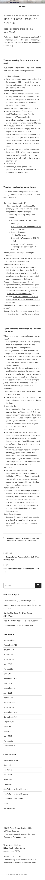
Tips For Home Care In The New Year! (18, 626)
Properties (7, 784)
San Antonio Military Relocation (16, 789)
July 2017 (7, 674)
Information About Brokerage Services (19, 834)
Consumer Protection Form (14, 837)
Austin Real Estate (16, 538)
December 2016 (10, 679)
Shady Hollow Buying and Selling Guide (19, 601)
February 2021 (9, 640)
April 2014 (7, 693)
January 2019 (8, 659)
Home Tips (32, 540)
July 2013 (7, 727)
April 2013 (7, 736)
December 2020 (10, 645)
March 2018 (8, 669)
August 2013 (8, 722)
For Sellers (20, 540)
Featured (30, 538)
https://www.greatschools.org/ (19, 293)
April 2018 (7, 664)
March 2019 (8, 655)
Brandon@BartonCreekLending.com (26, 226)
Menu (24, 7)
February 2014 (9, 703)
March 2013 (8, 741)
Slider (5, 803)
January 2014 (8, 707)
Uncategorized (9, 808)
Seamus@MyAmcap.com (21, 238)
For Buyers (7, 770)
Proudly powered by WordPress (15, 874)
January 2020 (8, 650)
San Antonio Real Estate (13, 799)
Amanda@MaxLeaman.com (22, 247)
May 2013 (7, 731)
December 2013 (10, 712)
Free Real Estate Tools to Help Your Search (20, 621)
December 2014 (10, 688)
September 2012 (10, 746)
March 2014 (8, 698)
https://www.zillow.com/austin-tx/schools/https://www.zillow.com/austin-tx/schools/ (23, 299)
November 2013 (10, 717)
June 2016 (7, 683)
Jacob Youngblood (30, 15)
